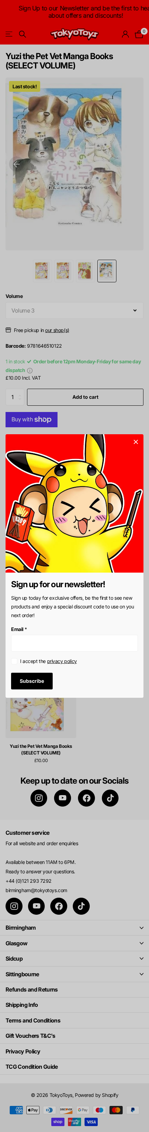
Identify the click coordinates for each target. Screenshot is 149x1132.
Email (19, 629)
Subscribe (32, 681)
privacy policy (62, 661)
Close (135, 442)
